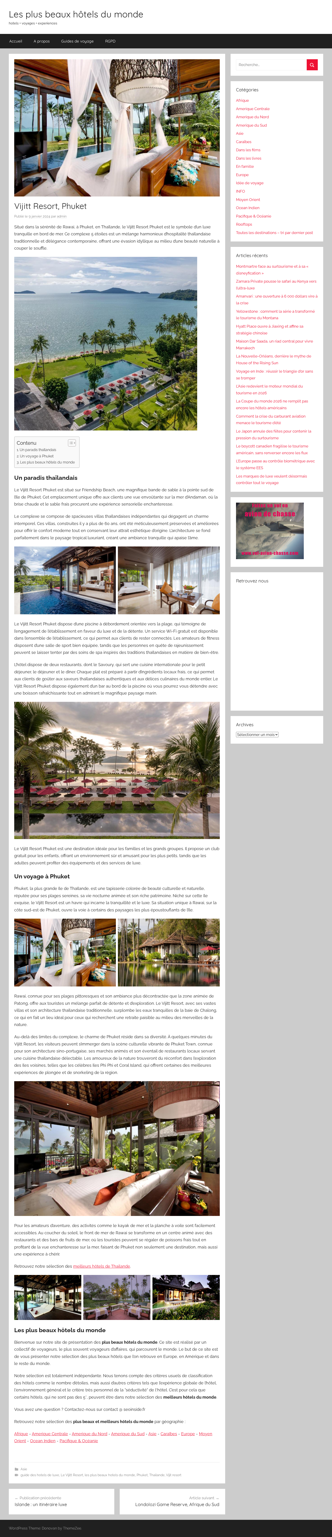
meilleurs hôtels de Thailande (101, 1266)
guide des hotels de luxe (40, 1475)
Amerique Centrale (50, 1433)
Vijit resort (173, 1475)
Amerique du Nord (89, 1433)
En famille (245, 166)
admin (62, 216)
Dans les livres (248, 158)
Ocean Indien (43, 1440)
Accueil (15, 41)
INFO (240, 191)
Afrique (21, 1433)
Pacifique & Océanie (79, 1440)
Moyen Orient (248, 199)
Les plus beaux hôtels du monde (76, 14)
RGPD (110, 41)
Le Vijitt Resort (72, 1475)
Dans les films (248, 150)
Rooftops (244, 224)
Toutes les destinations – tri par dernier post (274, 232)
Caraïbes (169, 1433)
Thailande (157, 1475)
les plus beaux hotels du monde (110, 1475)
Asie (152, 1433)
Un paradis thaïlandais (38, 450)
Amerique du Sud (128, 1433)
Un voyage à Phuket (37, 456)
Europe (188, 1433)
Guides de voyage (77, 41)
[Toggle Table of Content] (70, 443)
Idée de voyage (250, 183)
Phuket (142, 1475)
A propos (42, 41)
